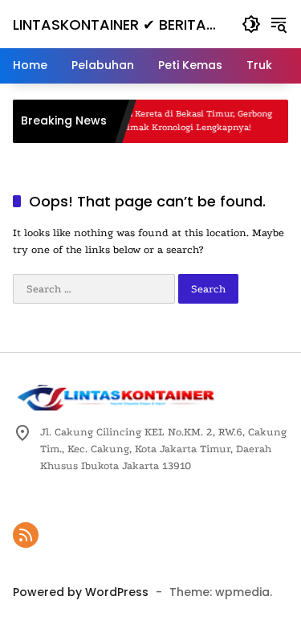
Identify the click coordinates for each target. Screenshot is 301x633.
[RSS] (26, 535)
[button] (251, 24)
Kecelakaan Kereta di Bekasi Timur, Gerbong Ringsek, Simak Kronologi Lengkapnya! (171, 120)
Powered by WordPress (80, 592)
